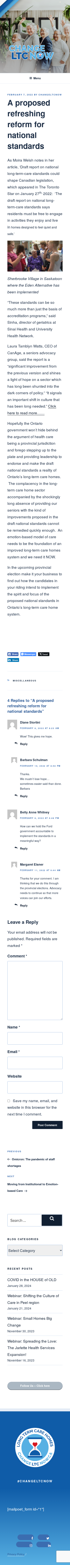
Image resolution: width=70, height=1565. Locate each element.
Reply (24, 744)
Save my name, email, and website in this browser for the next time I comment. (32, 1107)
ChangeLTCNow (50, 94)
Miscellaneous (24, 680)
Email (13, 1051)
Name (13, 1027)
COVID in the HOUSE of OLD (31, 1279)
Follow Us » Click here (35, 1386)
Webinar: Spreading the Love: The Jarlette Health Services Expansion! (32, 1347)
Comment (17, 956)
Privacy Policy (15, 1554)
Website (14, 1076)
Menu (37, 78)
